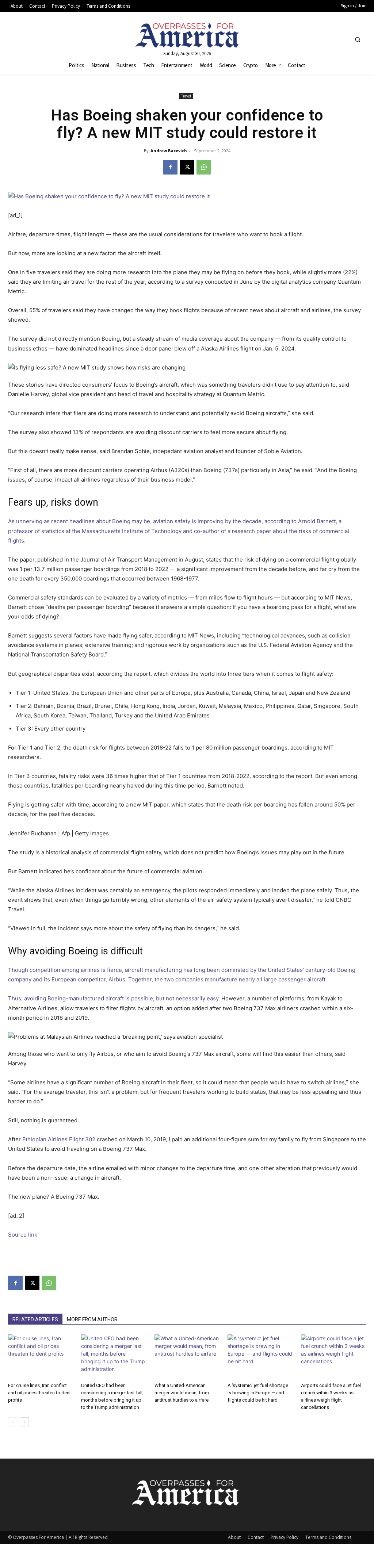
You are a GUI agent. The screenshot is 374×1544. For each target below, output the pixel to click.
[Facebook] (170, 167)
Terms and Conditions (328, 1537)
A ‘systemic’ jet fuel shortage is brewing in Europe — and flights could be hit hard (258, 1393)
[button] (357, 40)
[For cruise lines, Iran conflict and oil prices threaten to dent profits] (40, 1356)
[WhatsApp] (203, 167)
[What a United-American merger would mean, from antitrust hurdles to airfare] (187, 1356)
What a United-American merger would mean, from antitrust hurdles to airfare (181, 1393)
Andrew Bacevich (168, 150)
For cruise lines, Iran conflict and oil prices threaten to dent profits (39, 1393)
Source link (22, 1234)
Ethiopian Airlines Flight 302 (58, 1139)
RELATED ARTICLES (35, 1319)
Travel (186, 96)
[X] (187, 167)
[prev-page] (12, 1421)
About (234, 1537)
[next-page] (24, 1421)
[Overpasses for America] (187, 35)
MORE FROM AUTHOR (92, 1319)
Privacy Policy (284, 1537)
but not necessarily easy (187, 998)
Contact (256, 1537)
